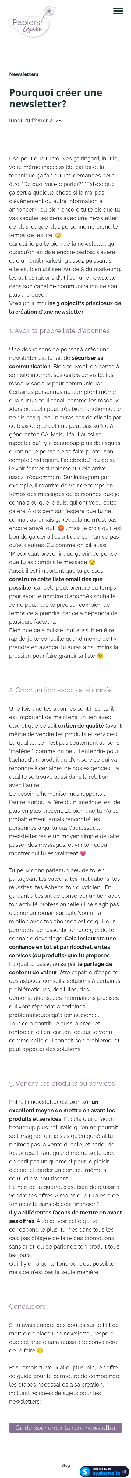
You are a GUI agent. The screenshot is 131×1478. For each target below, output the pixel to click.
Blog (65, 1465)
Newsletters (23, 74)
